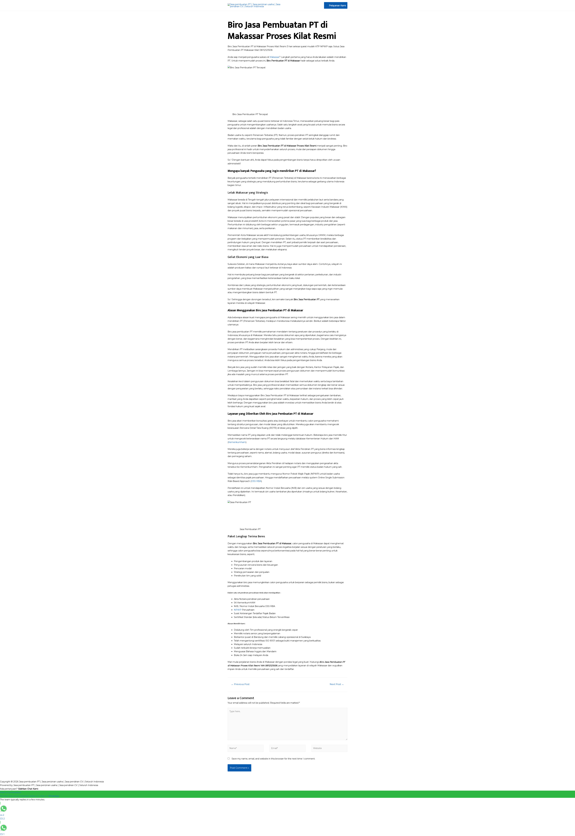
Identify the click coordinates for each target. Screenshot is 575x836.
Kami (243, 623)
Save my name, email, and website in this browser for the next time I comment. (273, 758)
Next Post (337, 684)
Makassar (274, 57)
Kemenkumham (237, 442)
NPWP (237, 609)
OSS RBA (256, 481)
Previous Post (240, 684)
